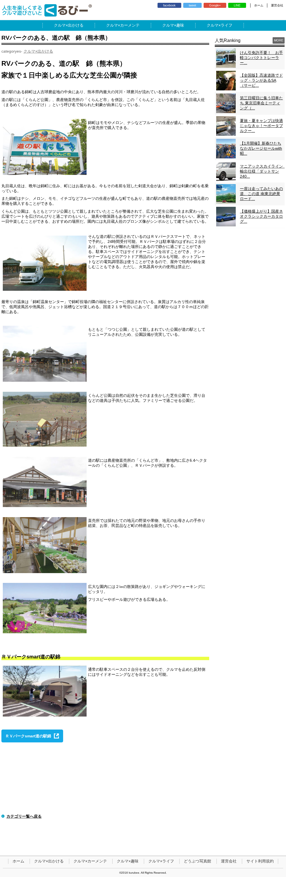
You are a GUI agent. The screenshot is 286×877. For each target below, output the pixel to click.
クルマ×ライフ (161, 861)
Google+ (215, 5)
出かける (76, 25)
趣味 (180, 25)
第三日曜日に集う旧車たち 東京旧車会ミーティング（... (261, 103)
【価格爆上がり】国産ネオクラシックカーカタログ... (261, 216)
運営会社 (277, 5)
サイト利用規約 (260, 861)
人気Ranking (227, 40)
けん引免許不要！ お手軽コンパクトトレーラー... (261, 57)
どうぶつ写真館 (197, 861)
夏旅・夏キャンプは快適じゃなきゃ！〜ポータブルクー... (261, 125)
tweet (192, 5)
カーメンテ (130, 25)
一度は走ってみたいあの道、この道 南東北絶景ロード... (261, 193)
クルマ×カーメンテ (90, 861)
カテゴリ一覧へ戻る (24, 816)
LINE (237, 5)
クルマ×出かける (38, 51)
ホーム (258, 5)
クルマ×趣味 (128, 861)
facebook (169, 5)
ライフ (226, 25)
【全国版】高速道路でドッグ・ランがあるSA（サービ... (261, 80)
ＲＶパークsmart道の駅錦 (28, 736)
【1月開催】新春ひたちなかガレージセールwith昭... (261, 148)
